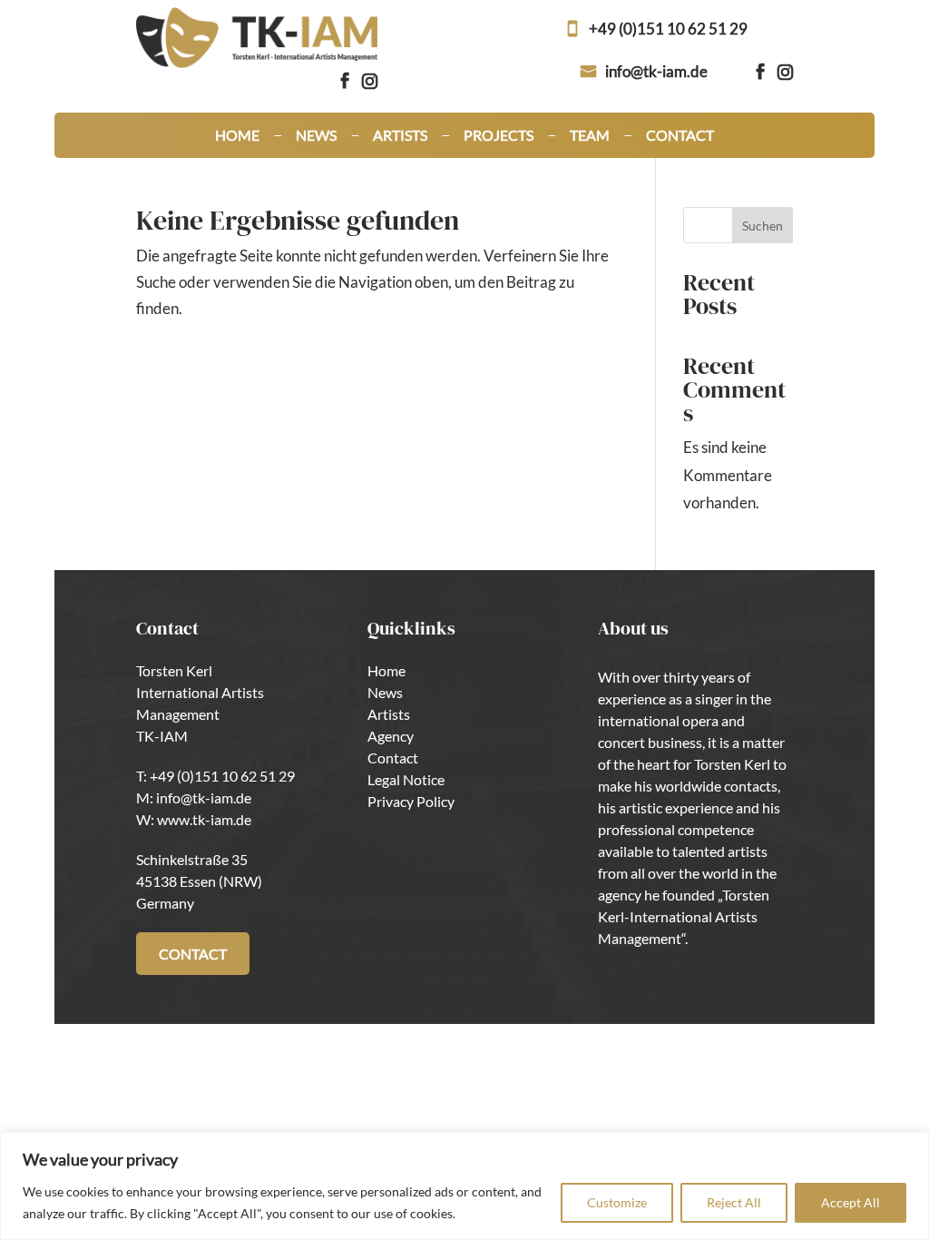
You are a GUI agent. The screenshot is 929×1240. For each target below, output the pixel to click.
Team (590, 136)
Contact (680, 136)
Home (237, 136)
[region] (464, 1186)
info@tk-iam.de (656, 71)
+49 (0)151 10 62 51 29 (668, 28)
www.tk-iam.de (204, 819)
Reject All (734, 1202)
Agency (390, 735)
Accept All (850, 1202)
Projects (498, 136)
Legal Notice (406, 779)
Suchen (762, 225)
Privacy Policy (411, 801)
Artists (400, 136)
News (316, 136)
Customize (617, 1202)
